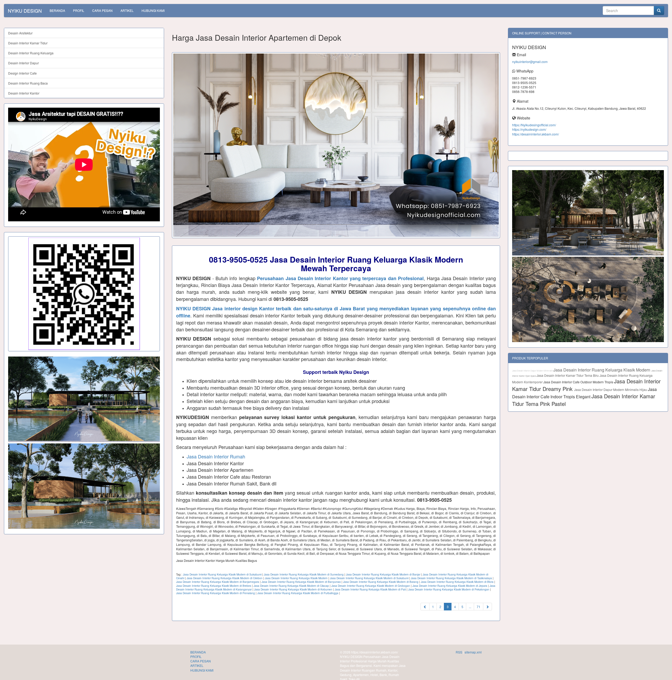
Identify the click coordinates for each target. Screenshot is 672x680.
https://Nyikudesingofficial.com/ (534, 125)
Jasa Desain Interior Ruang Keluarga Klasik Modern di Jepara (449, 586)
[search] (659, 10)
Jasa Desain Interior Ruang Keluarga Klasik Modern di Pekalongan (448, 589)
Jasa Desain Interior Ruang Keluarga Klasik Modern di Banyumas (301, 582)
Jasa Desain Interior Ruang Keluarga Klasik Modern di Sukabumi (222, 574)
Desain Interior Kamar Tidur (28, 43)
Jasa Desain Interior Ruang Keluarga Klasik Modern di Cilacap (291, 586)
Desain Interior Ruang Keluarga (31, 53)
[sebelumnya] (425, 606)
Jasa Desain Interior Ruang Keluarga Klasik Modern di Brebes (213, 586)
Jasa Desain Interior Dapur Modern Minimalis (532, 370)
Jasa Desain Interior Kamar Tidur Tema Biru (568, 375)
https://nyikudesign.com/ (529, 129)
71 (478, 606)
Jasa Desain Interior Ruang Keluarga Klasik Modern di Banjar (383, 574)
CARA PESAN (102, 10)
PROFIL (78, 10)
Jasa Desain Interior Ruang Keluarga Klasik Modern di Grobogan (370, 586)
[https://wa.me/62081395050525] (84, 293)
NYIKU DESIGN (25, 10)
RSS (459, 652)
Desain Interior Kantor (23, 93)
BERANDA (57, 10)
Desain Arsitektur (20, 33)
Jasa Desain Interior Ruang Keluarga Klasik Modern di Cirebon (224, 578)
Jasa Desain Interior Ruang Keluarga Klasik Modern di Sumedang (304, 574)
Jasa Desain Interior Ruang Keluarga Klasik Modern (296, 578)
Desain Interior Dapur (23, 63)
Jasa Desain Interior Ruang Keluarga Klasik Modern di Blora (457, 582)
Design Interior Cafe (22, 73)
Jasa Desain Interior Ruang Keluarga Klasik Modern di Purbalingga (297, 593)
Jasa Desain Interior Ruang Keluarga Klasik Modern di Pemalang (215, 593)
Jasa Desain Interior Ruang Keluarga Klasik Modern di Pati (370, 589)
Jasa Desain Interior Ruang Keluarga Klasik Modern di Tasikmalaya (451, 578)
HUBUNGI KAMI (153, 10)
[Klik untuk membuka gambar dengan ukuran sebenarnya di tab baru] (336, 145)
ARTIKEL (127, 10)
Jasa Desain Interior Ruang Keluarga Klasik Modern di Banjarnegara (217, 582)
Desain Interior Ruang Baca (28, 83)
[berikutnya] (487, 606)
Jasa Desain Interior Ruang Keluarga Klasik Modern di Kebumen (293, 589)
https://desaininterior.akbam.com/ (535, 134)
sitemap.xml (473, 652)
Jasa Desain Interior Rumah (216, 456)
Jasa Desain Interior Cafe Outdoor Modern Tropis (578, 382)
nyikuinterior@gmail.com (530, 61)
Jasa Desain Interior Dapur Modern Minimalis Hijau (611, 389)
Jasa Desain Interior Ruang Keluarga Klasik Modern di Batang (380, 582)
